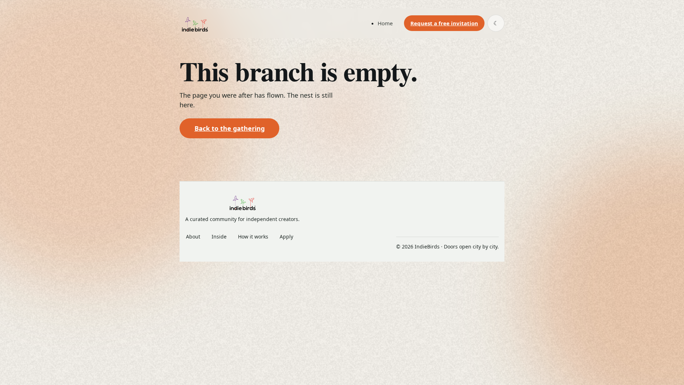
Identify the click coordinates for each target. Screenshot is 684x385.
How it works (253, 236)
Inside (219, 236)
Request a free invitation (444, 23)
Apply (286, 236)
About (193, 236)
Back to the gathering (230, 128)
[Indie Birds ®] (195, 23)
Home (385, 23)
